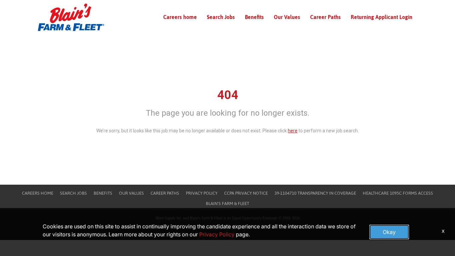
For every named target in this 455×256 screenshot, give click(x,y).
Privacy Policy (202, 193)
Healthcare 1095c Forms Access (398, 193)
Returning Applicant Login (381, 17)
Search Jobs (221, 17)
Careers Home (37, 193)
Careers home (180, 17)
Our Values (287, 17)
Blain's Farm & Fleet (227, 203)
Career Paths (325, 17)
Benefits (254, 17)
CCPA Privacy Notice (246, 193)
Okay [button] (389, 232)
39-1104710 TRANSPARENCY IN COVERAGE (315, 193)
